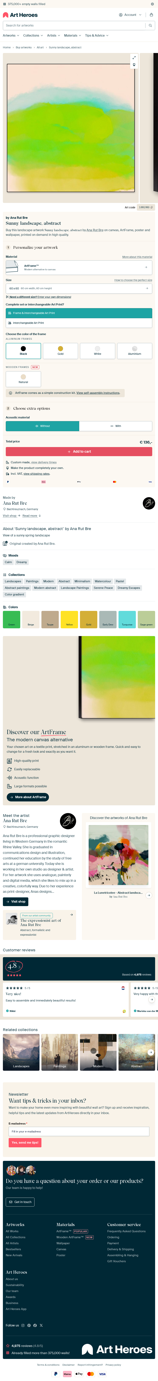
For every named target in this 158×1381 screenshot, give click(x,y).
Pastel (120, 581)
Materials (70, 35)
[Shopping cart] (151, 15)
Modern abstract (45, 588)
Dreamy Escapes (129, 588)
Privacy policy (113, 1364)
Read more (30, 516)
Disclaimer (68, 1364)
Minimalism (82, 581)
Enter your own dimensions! (40, 297)
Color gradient (14, 594)
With (118, 426)
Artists (51, 35)
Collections (31, 35)
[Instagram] (23, 1325)
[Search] (150, 25)
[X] (41, 1325)
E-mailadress (18, 1123)
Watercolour (103, 581)
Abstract (64, 581)
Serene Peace (103, 588)
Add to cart (82, 451)
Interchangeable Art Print (28, 323)
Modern (48, 581)
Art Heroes (16, 1272)
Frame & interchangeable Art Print (34, 313)
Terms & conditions (48, 1364)
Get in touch (22, 1202)
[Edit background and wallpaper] (134, 65)
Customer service (124, 1224)
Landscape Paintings (75, 588)
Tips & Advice (95, 35)
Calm (8, 562)
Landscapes (13, 581)
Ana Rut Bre (19, 218)
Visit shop (10, 516)
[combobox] (74, 25)
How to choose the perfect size (133, 280)
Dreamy (22, 562)
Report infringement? (90, 1364)
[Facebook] (35, 1325)
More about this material (137, 257)
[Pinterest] (29, 1325)
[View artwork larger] (134, 57)
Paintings (32, 581)
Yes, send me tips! (25, 1142)
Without (45, 426)
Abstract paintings (17, 588)
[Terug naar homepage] (20, 15)
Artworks (9, 35)
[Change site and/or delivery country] (152, 4)
